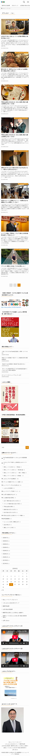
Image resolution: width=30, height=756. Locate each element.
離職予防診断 (6, 606)
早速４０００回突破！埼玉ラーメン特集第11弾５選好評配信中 (15, 359)
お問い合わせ (6, 620)
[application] (15, 637)
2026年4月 (6, 544)
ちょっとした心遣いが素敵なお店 (12, 521)
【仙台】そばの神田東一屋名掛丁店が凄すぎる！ (14, 364)
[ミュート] (24, 643)
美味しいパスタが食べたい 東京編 (13, 466)
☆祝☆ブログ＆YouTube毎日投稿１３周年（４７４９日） (15, 353)
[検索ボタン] (24, 2)
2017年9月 (6, 560)
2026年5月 (6, 541)
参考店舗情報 (7, 518)
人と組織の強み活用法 (9, 497)
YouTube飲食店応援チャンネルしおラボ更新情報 (15, 458)
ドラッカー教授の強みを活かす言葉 (13, 503)
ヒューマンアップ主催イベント (11, 491)
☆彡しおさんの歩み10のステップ (11, 603)
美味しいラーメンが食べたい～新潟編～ (14, 475)
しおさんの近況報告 (9, 488)
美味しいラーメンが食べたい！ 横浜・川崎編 (15, 472)
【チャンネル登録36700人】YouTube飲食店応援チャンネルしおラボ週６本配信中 (14, 370)
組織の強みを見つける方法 (11, 509)
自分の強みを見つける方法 (11, 512)
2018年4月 (6, 547)
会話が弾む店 (8, 524)
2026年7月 (6, 537)
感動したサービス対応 (10, 527)
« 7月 (2, 590)
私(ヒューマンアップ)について (10, 599)
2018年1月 (6, 557)
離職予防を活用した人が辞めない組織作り (13, 612)
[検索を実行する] (27, 447)
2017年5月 (6, 563)
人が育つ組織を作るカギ (10, 494)
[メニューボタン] (28, 2)
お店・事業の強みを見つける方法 (12, 500)
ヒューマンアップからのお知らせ (12, 485)
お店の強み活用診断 (8, 609)
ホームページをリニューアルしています (11, 375)
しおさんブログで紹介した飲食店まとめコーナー (15, 463)
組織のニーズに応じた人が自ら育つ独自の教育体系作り (15, 616)
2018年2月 (6, 553)
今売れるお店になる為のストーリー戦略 (13, 515)
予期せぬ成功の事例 (9, 506)
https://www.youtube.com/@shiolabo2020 (11, 307)
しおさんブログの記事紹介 (10, 478)
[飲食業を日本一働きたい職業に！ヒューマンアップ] (3, 2)
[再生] (3, 643)
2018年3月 (6, 550)
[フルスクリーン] (27, 643)
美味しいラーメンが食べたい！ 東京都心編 (14, 469)
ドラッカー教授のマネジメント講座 (13, 482)
